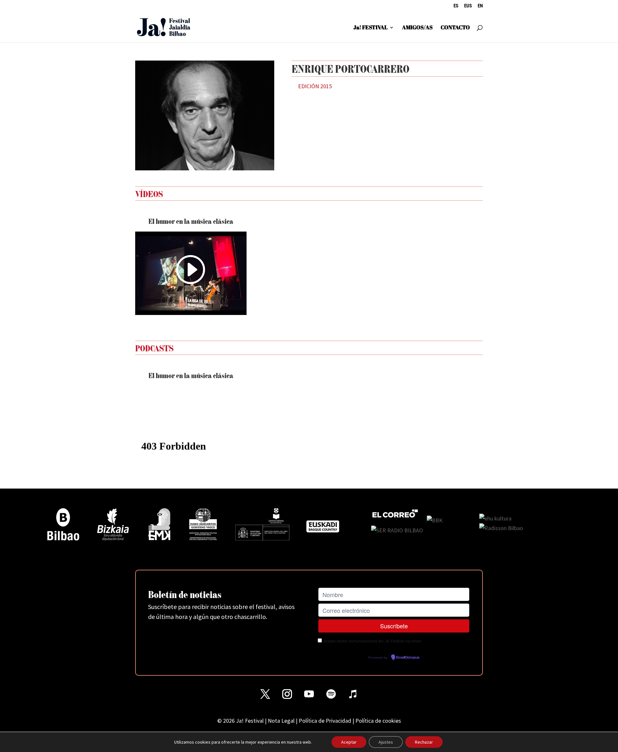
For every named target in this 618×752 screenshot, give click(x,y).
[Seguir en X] (265, 694)
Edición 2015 (315, 86)
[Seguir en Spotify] (331, 694)
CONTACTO (455, 28)
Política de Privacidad (325, 720)
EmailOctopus (407, 657)
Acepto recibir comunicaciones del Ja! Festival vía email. (372, 640)
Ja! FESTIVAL (370, 28)
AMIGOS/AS (417, 28)
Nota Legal (281, 720)
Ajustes (386, 742)
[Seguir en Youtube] (309, 694)
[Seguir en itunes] (352, 694)
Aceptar (349, 742)
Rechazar (424, 742)
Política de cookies (378, 720)
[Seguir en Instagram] (287, 694)
